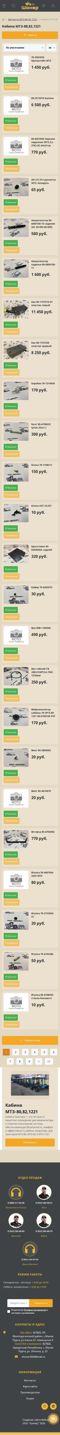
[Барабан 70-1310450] (16, 391)
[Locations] (45, 6)
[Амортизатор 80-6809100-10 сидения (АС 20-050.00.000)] (16, 228)
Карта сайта (30, 1386)
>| (49, 1061)
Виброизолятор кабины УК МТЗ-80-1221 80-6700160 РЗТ (43, 713)
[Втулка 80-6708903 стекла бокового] (16, 1002)
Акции (30, 1398)
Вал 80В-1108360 (41, 627)
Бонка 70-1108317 (41, 464)
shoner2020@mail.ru (33, 1356)
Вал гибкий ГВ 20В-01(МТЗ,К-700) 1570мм (42, 672)
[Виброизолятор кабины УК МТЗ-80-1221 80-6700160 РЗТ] (16, 717)
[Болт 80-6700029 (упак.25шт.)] (16, 431)
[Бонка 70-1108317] (16, 472)
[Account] (54, 6)
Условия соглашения (35, 1309)
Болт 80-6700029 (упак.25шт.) (41, 426)
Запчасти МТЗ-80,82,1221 (22, 19)
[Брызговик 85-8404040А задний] (16, 554)
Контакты (30, 1380)
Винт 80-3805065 (41, 750)
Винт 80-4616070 (41, 791)
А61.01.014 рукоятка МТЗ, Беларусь (43, 181)
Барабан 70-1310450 (43, 383)
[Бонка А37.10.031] (16, 513)
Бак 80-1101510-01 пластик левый (42, 303)
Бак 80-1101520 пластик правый (41, 344)
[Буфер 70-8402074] (16, 594)
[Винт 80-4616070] (16, 798)
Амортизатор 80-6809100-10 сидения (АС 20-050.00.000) (43, 224)
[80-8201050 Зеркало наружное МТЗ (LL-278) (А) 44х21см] (16, 146)
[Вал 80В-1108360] (16, 635)
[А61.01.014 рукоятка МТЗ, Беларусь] (16, 187)
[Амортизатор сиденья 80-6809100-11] (16, 268)
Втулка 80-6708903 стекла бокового (42, 996)
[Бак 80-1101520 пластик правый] (16, 350)
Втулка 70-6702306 (42, 954)
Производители (30, 1392)
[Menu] (6, 6)
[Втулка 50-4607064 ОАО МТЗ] (16, 880)
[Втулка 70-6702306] (16, 961)
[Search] (15, 6)
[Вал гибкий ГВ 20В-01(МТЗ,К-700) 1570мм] (16, 676)
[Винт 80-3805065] (16, 758)
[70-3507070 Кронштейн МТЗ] (16, 65)
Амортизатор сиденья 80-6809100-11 (43, 264)
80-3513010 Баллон (42, 98)
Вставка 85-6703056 (42, 831)
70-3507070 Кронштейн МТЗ (41, 59)
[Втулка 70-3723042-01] (16, 921)
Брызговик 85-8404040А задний (41, 548)
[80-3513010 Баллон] (16, 105)
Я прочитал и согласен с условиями (29, 1311)
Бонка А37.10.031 (41, 505)
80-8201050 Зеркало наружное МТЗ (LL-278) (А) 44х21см (43, 142)
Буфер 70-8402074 (41, 587)
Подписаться (40, 1303)
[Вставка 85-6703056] (16, 839)
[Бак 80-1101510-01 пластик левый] (16, 309)
